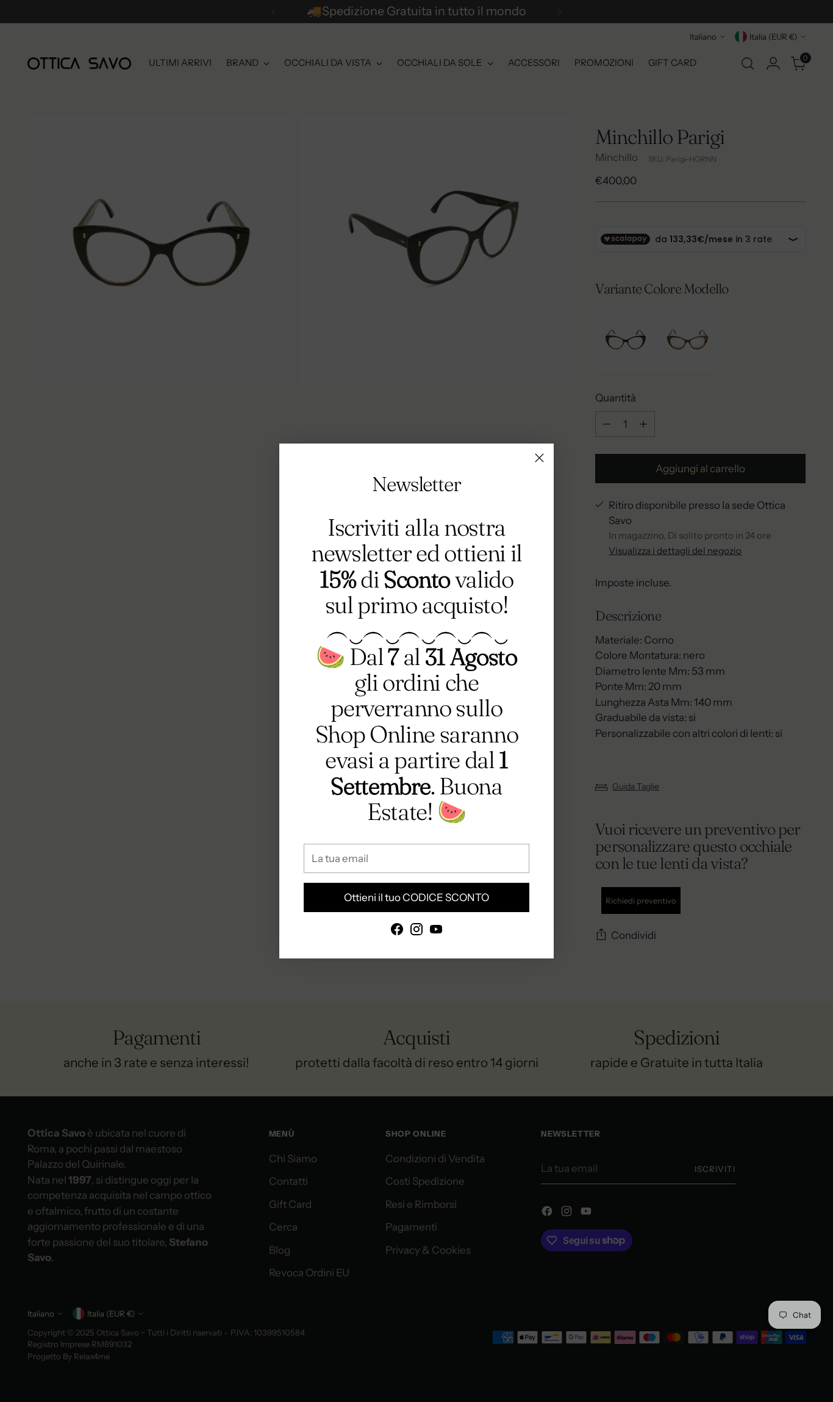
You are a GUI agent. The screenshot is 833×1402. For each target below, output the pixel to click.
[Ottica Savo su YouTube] (436, 931)
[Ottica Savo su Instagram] (416, 931)
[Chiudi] (539, 457)
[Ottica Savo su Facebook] (397, 931)
